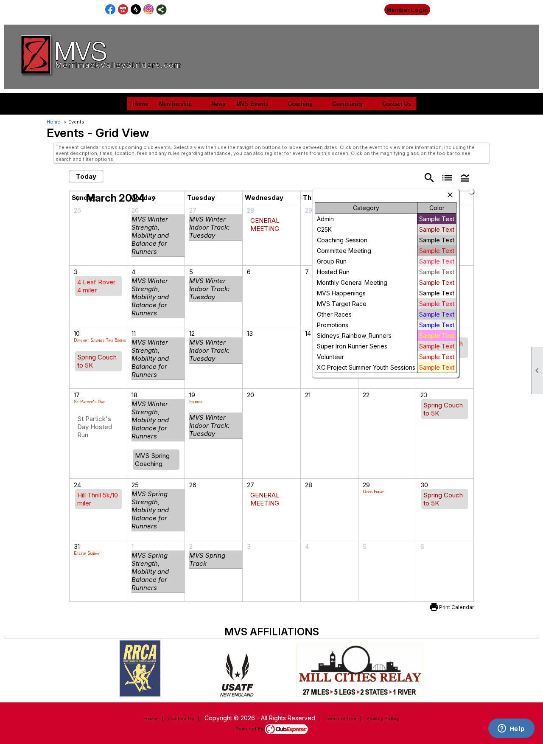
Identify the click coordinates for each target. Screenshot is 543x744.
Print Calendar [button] (456, 607)
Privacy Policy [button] (383, 719)
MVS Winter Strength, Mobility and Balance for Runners (150, 235)
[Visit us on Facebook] (110, 9)
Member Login (407, 9)
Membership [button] (175, 104)
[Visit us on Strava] (136, 9)
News (218, 104)
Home (140, 104)
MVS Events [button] (252, 104)
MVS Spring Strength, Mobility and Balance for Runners (150, 510)
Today (86, 176)
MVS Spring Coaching (152, 460)
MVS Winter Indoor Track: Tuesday (209, 227)
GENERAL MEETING (265, 224)
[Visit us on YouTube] (123, 9)
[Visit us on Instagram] (148, 9)
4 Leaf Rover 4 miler (96, 286)
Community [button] (347, 104)
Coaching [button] (300, 104)
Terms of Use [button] (340, 719)
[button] (465, 177)
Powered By (250, 729)
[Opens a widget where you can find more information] (511, 729)
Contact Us (396, 104)
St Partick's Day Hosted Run (94, 427)
